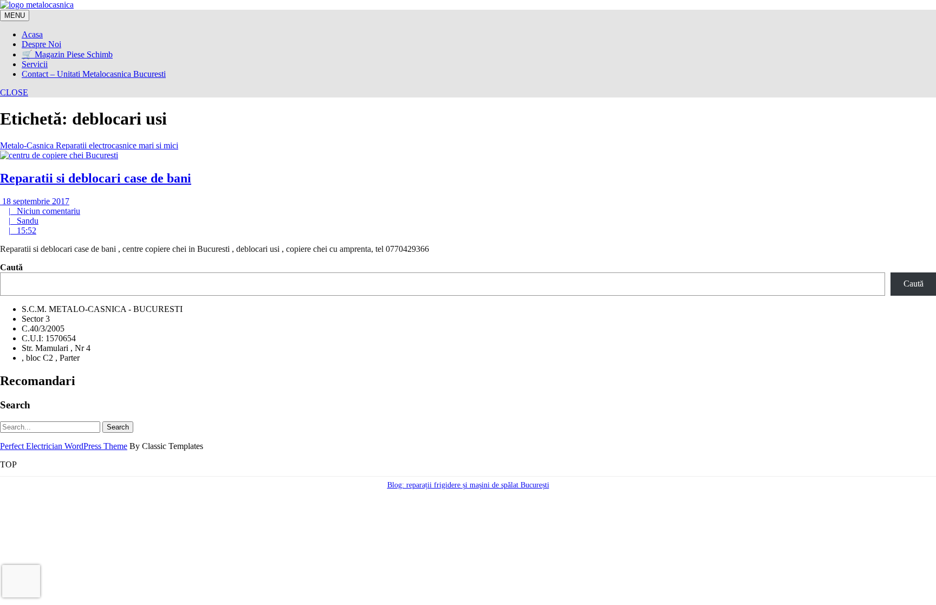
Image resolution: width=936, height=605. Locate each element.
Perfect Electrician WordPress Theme (63, 446)
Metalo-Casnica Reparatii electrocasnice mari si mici (89, 145)
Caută (11, 267)
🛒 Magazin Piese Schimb (67, 54)
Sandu (23, 220)
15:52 (22, 230)
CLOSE (14, 92)
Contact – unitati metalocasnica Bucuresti (94, 74)
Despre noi (41, 44)
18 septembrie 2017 (34, 201)
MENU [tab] (14, 15)
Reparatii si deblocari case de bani (95, 178)
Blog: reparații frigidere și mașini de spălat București (468, 485)
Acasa (32, 34)
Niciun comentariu (44, 211)
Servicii (35, 64)
